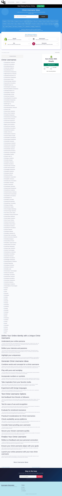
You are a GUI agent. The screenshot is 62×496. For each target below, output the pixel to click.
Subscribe (39, 476)
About (24, 487)
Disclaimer (24, 490)
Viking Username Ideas (35, 467)
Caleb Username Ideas (6, 467)
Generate (43, 16)
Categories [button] (18, 2)
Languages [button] (24, 2)
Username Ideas (57, 52)
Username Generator (11, 2)
